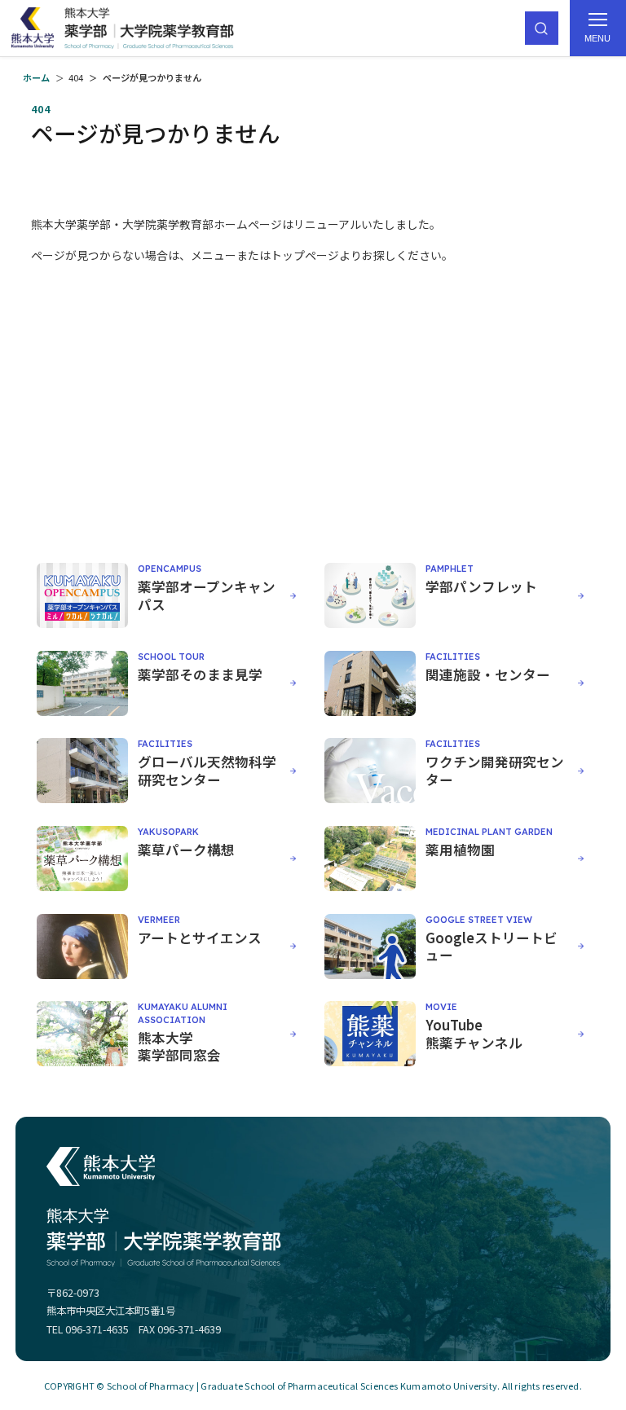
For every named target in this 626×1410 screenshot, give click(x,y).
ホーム (36, 77)
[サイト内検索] (541, 28)
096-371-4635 (97, 1329)
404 (75, 77)
